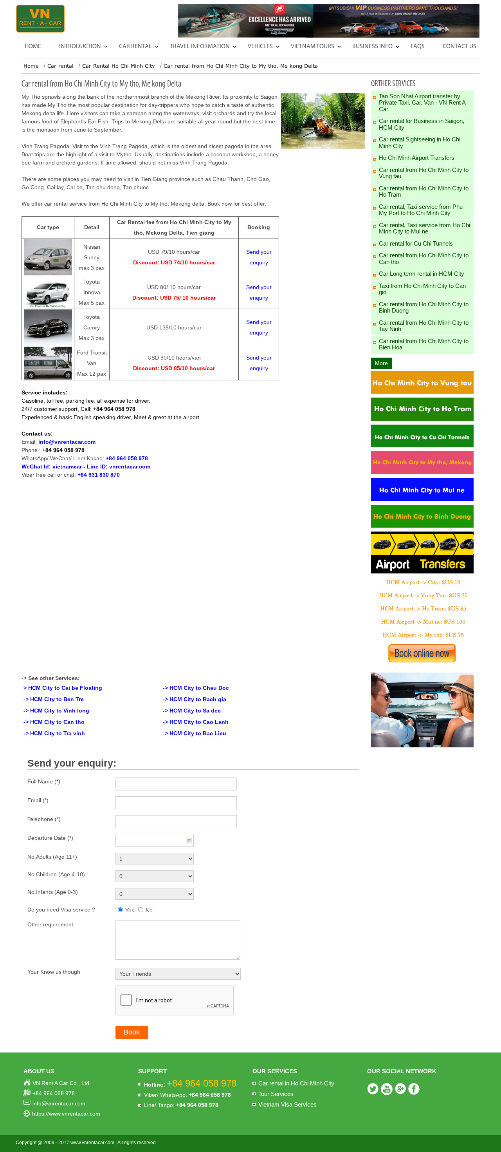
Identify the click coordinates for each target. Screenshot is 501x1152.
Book (132, 1032)
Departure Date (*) (50, 838)
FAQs (418, 46)
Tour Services (276, 1094)
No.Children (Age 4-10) (56, 874)
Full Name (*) (43, 781)
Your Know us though (53, 972)
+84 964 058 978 (63, 450)
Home (33, 46)
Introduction (80, 46)
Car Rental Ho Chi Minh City (118, 66)
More (381, 363)
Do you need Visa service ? (61, 909)
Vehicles (260, 46)
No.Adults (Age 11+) (52, 857)
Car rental (135, 46)
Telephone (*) (44, 819)
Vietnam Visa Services (287, 1104)
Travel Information (200, 46)
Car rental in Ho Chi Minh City (296, 1083)
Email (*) (38, 800)
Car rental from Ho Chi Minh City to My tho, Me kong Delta (241, 66)
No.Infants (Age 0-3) (52, 892)
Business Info (372, 46)
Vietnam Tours (312, 46)
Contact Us (459, 46)
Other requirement (50, 924)
